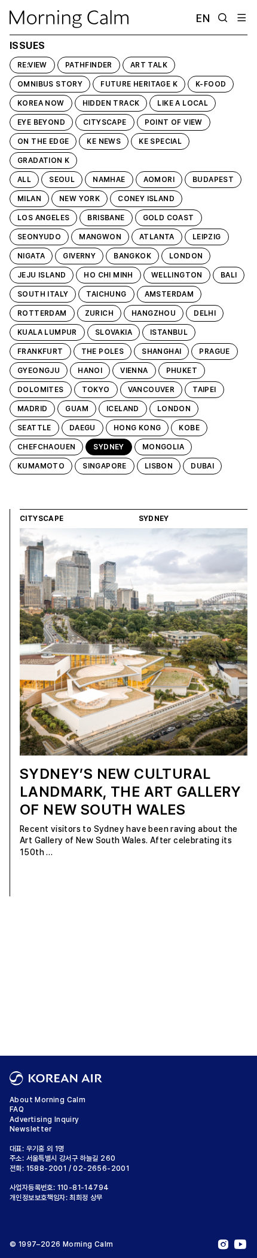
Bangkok (132, 256)
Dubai (202, 466)
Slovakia (113, 332)
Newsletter (30, 1129)
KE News (104, 141)
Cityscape (105, 122)
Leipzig (206, 237)
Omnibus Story (49, 84)
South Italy (42, 294)
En (203, 18)
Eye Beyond (41, 122)
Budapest (213, 179)
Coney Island (146, 199)
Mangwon (100, 237)
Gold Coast (168, 218)
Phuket (181, 370)
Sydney (108, 447)
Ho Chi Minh (108, 275)
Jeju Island (41, 275)
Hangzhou (153, 313)
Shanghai (161, 351)
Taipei (204, 390)
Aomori (159, 179)
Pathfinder (88, 65)
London (174, 409)
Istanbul (169, 332)
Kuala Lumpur (47, 332)
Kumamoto (41, 466)
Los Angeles (43, 218)
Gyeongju (38, 370)
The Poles (102, 351)
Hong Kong (137, 428)
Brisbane (105, 218)
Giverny (79, 256)
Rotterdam (42, 313)
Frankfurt (40, 351)
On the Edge (43, 141)
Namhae (109, 179)
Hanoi (90, 370)
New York (79, 199)
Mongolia (163, 447)
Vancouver (151, 390)
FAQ (17, 1109)
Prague (214, 351)
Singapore (104, 466)
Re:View (32, 65)
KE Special (160, 141)
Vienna (134, 370)
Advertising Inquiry (44, 1119)
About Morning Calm (47, 1100)
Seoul (62, 179)
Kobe (189, 428)
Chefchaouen (46, 447)
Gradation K (43, 160)
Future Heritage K (139, 84)
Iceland (122, 409)
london (186, 256)
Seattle (34, 428)
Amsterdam (169, 294)
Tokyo (96, 390)
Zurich (99, 313)
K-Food (210, 84)
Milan (29, 199)
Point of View (174, 122)
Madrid (32, 409)
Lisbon (159, 466)
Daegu (82, 428)
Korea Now (41, 103)
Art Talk (148, 65)
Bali (229, 275)
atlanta (157, 237)
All (24, 179)
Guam (76, 409)
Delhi (205, 313)
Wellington (177, 275)
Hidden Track (111, 103)
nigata (31, 256)
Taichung (106, 294)
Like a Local (182, 103)
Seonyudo (39, 237)
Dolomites (40, 390)
